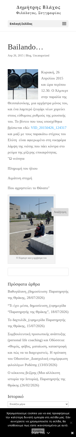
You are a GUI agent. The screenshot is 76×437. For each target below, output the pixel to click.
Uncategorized (41, 55)
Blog (28, 55)
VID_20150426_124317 (48, 128)
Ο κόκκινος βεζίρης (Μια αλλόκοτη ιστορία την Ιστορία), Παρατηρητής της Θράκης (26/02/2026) (36, 379)
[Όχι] (71, 423)
